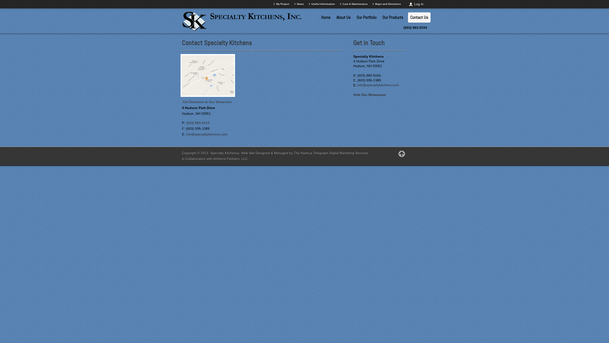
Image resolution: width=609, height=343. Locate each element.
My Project (282, 4)
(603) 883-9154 (198, 123)
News (300, 4)
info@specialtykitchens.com (207, 134)
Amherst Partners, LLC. (231, 159)
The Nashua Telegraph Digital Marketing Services (331, 153)
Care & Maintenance (355, 4)
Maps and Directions (388, 4)
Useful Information (323, 4)
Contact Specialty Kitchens (217, 43)
